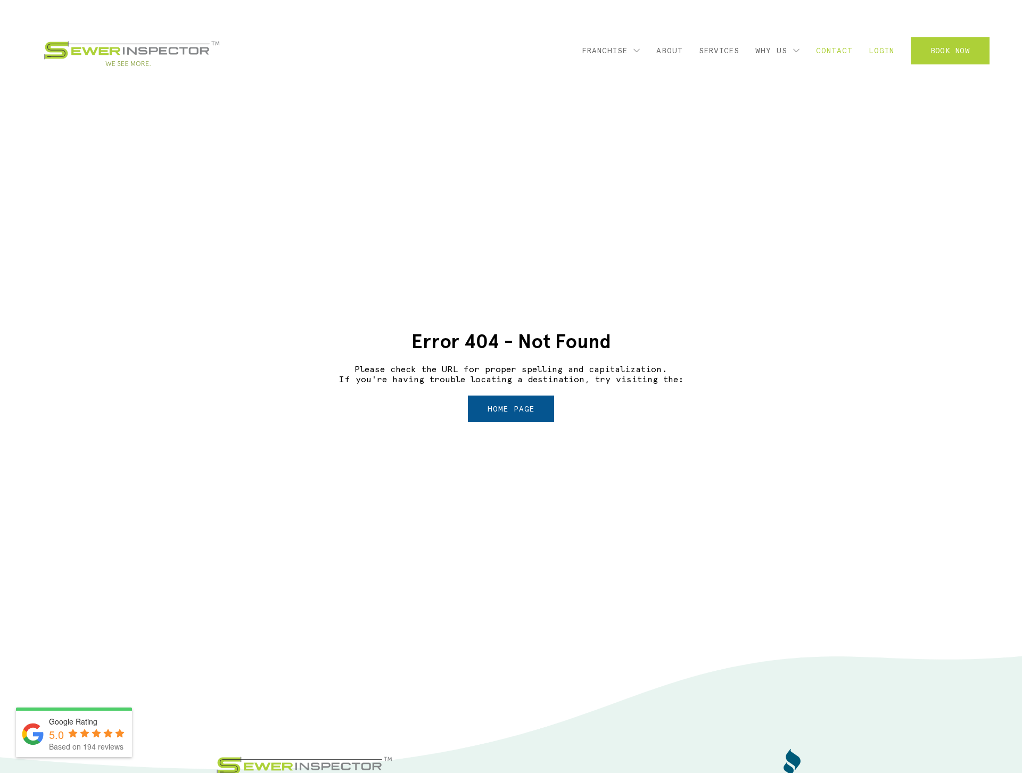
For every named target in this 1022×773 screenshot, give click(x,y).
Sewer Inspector (131, 54)
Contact (834, 50)
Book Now (950, 50)
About (669, 50)
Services (719, 50)
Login (881, 50)
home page (511, 409)
